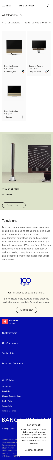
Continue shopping (34, 450)
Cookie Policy (7, 401)
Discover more (14, 205)
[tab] (11, 23)
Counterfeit (6, 391)
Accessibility (6, 386)
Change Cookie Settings (11, 396)
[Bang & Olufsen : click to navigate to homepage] (26, 6)
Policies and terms (9, 411)
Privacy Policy (7, 406)
